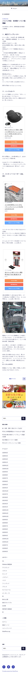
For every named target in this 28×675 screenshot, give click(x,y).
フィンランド (5, 583)
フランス (4, 586)
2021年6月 (5, 497)
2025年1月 (5, 462)
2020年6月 (5, 529)
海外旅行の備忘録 (7, 609)
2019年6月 (5, 548)
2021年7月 (5, 494)
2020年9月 (5, 519)
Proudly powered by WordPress (10, 671)
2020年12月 (5, 510)
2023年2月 (5, 484)
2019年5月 (5, 551)
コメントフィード (7, 628)
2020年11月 (5, 513)
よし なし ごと (8, 2)
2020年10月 (5, 516)
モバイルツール (6, 589)
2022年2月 (5, 487)
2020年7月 (5, 526)
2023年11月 (5, 465)
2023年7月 (5, 478)
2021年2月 (5, 503)
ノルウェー (5, 577)
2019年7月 (5, 545)
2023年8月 (5, 475)
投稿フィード (5, 625)
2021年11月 (5, 491)
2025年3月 (5, 459)
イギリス (4, 570)
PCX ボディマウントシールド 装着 (11, 443)
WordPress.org (6, 631)
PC (3, 561)
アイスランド (5, 567)
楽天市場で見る (14, 145)
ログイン (4, 621)
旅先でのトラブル (7, 602)
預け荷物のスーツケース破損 (10, 439)
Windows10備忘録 (7, 564)
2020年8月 (5, 522)
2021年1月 (5, 506)
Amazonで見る (14, 142)
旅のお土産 (5, 599)
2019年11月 (5, 542)
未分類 (4, 605)
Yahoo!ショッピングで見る (14, 149)
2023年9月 (5, 471)
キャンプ (4, 574)
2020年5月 (5, 532)
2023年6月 (5, 481)
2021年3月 (5, 500)
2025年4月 (5, 456)
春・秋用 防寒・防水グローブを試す (12, 428)
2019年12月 (5, 538)
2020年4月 (5, 535)
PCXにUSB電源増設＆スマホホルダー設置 (13, 431)
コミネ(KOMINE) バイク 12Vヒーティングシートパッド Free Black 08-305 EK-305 (14, 207)
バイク (4, 580)
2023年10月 (5, 468)
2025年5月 (5, 452)
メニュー (15, 8)
